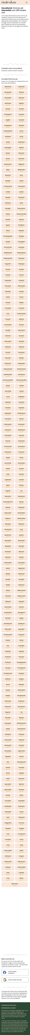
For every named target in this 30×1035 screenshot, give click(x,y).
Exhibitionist (8, 253)
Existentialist (21, 253)
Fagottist (8, 264)
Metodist (8, 524)
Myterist (7, 557)
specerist (21, 778)
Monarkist (8, 540)
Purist (8, 684)
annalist (21, 120)
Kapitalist (8, 413)
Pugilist (21, 679)
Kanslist (7, 408)
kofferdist (21, 424)
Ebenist (21, 219)
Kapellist (21, 408)
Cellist (21, 181)
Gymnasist (7, 341)
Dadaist (7, 197)
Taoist (21, 812)
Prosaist (7, 668)
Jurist (8, 397)
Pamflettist (8, 612)
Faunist (8, 275)
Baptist (21, 147)
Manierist (8, 496)
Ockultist (8, 596)
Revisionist (21, 706)
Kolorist (7, 441)
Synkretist (21, 806)
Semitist (21, 745)
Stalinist (21, 790)
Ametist (21, 109)
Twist (21, 845)
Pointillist (21, 646)
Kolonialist (8, 435)
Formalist (8, 308)
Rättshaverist (21, 723)
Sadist (8, 729)
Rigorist (7, 712)
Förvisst (21, 325)
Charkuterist (8, 186)
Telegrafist (7, 823)
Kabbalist (21, 397)
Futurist (7, 319)
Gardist (7, 330)
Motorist (21, 551)
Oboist (8, 590)
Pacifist (21, 607)
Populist (21, 651)
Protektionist (8, 673)
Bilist (7, 170)
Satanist (21, 734)
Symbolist (21, 801)
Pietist (21, 640)
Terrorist (21, 823)
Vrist (7, 878)
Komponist (21, 446)
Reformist (8, 701)
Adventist (21, 87)
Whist (21, 878)
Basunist (21, 153)
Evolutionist (8, 247)
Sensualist (8, 751)
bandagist (8, 147)
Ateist (8, 142)
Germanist (21, 330)
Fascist (8, 269)
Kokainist (8, 430)
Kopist (8, 457)
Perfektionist (8, 635)
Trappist (21, 828)
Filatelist (8, 291)
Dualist (8, 219)
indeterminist (21, 369)
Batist (8, 158)
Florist (21, 297)
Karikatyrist (21, 413)
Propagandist (21, 662)
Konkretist (8, 452)
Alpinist (21, 103)
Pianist (8, 640)
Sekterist (21, 740)
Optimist (8, 601)
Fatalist (21, 269)
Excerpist (21, 247)
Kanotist (21, 402)
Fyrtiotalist (7, 325)
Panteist (8, 618)
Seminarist (7, 745)
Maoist (21, 502)
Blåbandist (21, 170)
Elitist (8, 230)
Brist (21, 175)
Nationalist (7, 563)
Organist (21, 601)
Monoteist (21, 540)
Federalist (8, 280)
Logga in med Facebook (12, 972)
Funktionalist (21, 313)
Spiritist (21, 784)
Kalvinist (8, 402)
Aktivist (21, 92)
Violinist (7, 867)
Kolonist (21, 435)
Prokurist (8, 662)
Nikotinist (21, 574)
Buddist (7, 181)
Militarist (21, 524)
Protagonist (21, 668)
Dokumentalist (21, 214)
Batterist (21, 158)
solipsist (21, 773)
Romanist (8, 723)
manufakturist (8, 502)
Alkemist (21, 98)
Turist (21, 839)
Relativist (21, 701)
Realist (8, 695)
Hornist (8, 352)
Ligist (8, 485)
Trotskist (8, 839)
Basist (8, 153)
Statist (8, 795)
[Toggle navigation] (27, 2)
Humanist (21, 352)
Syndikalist (7, 806)
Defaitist (8, 203)
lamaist (21, 474)
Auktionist (21, 142)
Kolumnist (21, 441)
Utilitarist (8, 856)
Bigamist (21, 164)
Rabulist (21, 684)
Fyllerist (21, 319)
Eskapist (21, 236)
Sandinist (8, 734)
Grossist (21, 336)
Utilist (21, 850)
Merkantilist (21, 518)
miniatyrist (7, 529)
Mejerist (7, 518)
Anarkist (21, 114)
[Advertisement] (15, 46)
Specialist (8, 784)
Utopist (21, 856)
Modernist (8, 535)
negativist (21, 568)
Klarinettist (8, 424)
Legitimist (8, 480)
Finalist (21, 291)
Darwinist (21, 197)
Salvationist (21, 729)
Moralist (21, 546)
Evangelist (21, 242)
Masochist (8, 513)
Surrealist (8, 801)
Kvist (7, 474)
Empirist (21, 230)
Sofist (8, 773)
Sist (8, 762)
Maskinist (21, 507)
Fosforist (21, 308)
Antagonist (8, 125)
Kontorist (21, 452)
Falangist (21, 264)
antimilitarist (8, 131)
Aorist (21, 131)
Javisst (21, 385)
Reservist (8, 706)
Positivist (8, 657)
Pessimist (21, 635)
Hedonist (8, 347)
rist (21, 712)
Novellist (21, 579)
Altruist (8, 109)
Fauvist (21, 275)
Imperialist (21, 363)
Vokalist (21, 873)
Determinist (21, 208)
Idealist (21, 358)
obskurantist (21, 590)
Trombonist (21, 834)
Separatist (21, 751)
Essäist (8, 242)
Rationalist (21, 690)
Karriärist (8, 419)
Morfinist (8, 551)
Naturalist (21, 563)
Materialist (21, 513)
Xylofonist (14, 884)
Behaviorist (8, 164)
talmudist (8, 812)
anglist (8, 120)
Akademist (7, 92)
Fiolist (8, 297)
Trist (7, 834)
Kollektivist (21, 430)
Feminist (21, 280)
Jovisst (21, 391)
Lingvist (7, 491)
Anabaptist (8, 114)
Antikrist (21, 125)
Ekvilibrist (21, 225)
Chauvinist (21, 186)
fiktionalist (21, 286)
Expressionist (8, 258)
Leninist (21, 480)
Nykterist (21, 585)
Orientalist (8, 607)
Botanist (8, 175)
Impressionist (8, 369)
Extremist (21, 258)
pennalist (21, 629)
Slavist (8, 767)
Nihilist (8, 574)
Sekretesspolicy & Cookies (8, 1008)
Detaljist (8, 208)
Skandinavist (21, 762)
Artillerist (8, 136)
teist (7, 817)
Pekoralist (8, 629)
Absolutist (8, 87)
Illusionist (8, 363)
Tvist (7, 845)
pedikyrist (21, 623)
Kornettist (8, 463)
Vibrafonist (21, 861)
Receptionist (21, 695)
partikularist (8, 623)
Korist (21, 457)
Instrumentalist (8, 380)
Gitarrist (8, 336)
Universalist (8, 850)
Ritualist (8, 718)
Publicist (8, 679)
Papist (21, 618)
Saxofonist (8, 740)
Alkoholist (8, 103)
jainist (8, 385)
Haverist (21, 341)
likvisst (21, 485)
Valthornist (8, 861)
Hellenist (21, 347)
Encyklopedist (7, 236)
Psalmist (21, 673)
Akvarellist (8, 98)
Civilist (8, 192)
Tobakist (8, 828)
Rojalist (21, 718)
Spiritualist (7, 790)
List (21, 491)
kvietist (21, 468)
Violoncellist (21, 867)
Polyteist (8, 651)
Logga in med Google (15, 980)
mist (21, 529)
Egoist (8, 225)
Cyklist (21, 192)
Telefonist (21, 817)
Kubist (8, 468)
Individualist (8, 374)
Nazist (8, 568)
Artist (21, 136)
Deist (21, 203)
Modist (21, 535)
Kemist (21, 419)
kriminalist (21, 463)
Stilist (21, 795)
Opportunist (21, 596)
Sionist (21, 756)
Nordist (8, 579)
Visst (7, 873)
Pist (8, 646)
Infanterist (21, 374)
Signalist (8, 756)
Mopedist (8, 546)
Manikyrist (21, 496)
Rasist (8, 690)
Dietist (8, 214)
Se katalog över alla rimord (8, 1005)
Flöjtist (21, 302)
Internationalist (21, 380)
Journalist (8, 391)
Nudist (8, 585)
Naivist (21, 557)
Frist (7, 313)
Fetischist (8, 286)
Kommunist (8, 446)
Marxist (8, 507)
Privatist (21, 657)
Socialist (21, 767)
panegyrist (21, 612)
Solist (8, 778)
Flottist (8, 302)
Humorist (8, 358)
